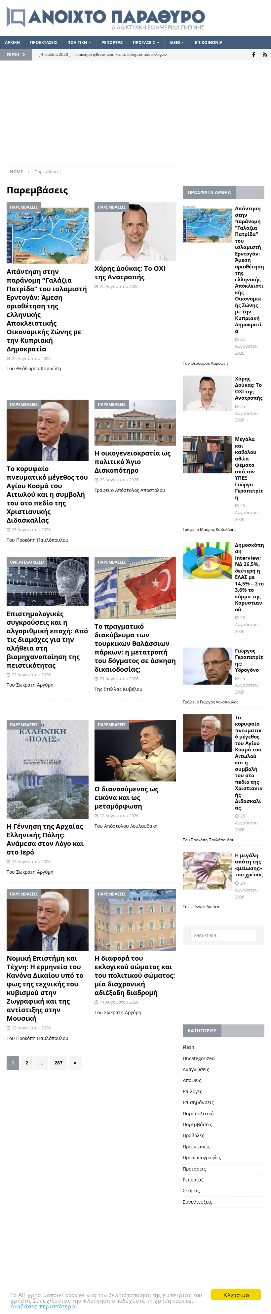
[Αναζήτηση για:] (223, 935)
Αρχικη (12, 42)
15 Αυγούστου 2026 (31, 861)
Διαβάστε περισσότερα (43, 1306)
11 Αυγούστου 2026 (119, 1002)
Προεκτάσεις (197, 1146)
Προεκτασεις (43, 42)
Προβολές (193, 1135)
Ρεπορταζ (112, 42)
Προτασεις (144, 42)
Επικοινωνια (208, 42)
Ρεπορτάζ (193, 1179)
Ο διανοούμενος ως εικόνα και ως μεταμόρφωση (126, 797)
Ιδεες (175, 42)
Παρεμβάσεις (197, 1124)
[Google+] (265, 54)
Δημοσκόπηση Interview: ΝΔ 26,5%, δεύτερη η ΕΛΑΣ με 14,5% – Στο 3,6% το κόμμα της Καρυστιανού (249, 577)
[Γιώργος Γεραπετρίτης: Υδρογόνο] (207, 666)
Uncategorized (199, 1058)
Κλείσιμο (236, 1295)
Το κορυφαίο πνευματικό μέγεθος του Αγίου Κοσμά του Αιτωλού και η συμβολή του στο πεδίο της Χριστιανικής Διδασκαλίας (47, 494)
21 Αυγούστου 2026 (119, 679)
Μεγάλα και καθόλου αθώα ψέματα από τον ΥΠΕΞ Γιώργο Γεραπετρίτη (249, 468)
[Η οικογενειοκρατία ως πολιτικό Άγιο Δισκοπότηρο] (135, 423)
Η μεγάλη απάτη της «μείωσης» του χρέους (248, 865)
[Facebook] (253, 54)
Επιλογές (192, 1091)
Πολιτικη (77, 42)
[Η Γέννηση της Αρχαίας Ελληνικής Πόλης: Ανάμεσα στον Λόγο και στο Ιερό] (48, 769)
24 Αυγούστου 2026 (246, 890)
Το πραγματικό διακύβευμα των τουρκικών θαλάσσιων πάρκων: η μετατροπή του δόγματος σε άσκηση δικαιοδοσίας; (135, 648)
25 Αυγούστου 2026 (31, 358)
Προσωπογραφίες (202, 1157)
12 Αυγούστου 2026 (119, 815)
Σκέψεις (191, 1190)
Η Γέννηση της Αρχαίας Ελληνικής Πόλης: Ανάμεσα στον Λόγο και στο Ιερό (45, 839)
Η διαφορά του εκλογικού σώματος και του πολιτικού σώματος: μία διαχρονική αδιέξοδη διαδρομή (135, 975)
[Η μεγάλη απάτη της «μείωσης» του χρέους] (207, 871)
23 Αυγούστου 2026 (119, 480)
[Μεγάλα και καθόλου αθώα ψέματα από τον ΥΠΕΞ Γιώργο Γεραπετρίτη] (207, 454)
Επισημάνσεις (198, 1102)
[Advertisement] (135, 116)
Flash (188, 1047)
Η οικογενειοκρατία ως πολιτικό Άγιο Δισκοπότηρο (133, 462)
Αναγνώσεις (196, 1069)
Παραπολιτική (198, 1113)
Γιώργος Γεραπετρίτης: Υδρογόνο (249, 660)
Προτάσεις (194, 1169)
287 (58, 1062)
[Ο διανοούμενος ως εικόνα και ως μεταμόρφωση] (135, 750)
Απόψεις (192, 1080)
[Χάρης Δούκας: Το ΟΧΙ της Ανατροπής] (135, 231)
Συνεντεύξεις (197, 1202)
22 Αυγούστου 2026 (31, 675)
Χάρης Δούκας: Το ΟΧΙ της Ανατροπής (130, 272)
